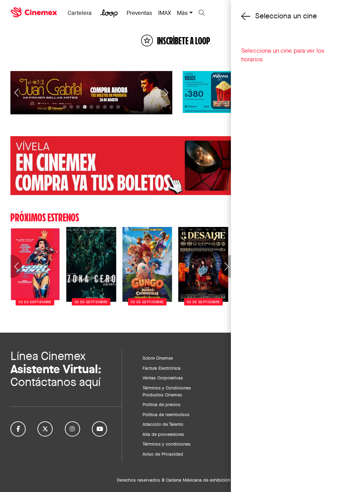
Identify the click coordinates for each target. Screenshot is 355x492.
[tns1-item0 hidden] (65, 107)
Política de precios (161, 404)
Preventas (139, 13)
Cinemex (34, 12)
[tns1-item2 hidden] (78, 107)
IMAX (164, 13)
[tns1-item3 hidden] (85, 107)
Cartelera (80, 13)
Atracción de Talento (162, 424)
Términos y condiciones (166, 444)
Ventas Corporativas (162, 378)
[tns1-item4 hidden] (91, 107)
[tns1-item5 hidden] (98, 107)
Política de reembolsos (166, 414)
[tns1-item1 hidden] (71, 107)
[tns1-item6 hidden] (105, 107)
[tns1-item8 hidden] (118, 107)
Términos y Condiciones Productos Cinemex (166, 391)
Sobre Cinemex (157, 358)
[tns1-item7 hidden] (111, 107)
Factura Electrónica (161, 368)
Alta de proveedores (163, 434)
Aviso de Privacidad (162, 454)
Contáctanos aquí (55, 382)
